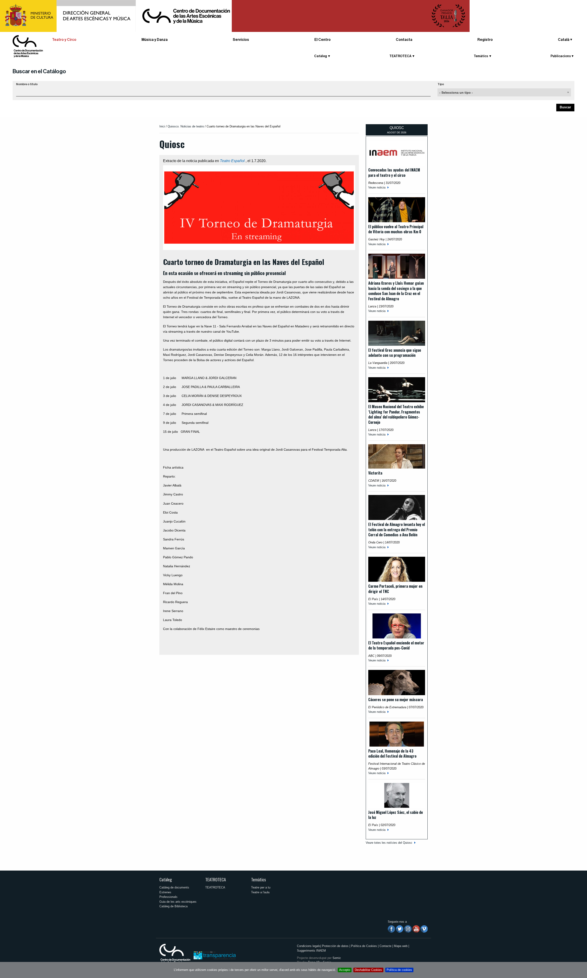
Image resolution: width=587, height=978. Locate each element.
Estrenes (165, 892)
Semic (336, 958)
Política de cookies (399, 970)
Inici (162, 126)
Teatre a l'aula (260, 892)
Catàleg (165, 879)
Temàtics (258, 879)
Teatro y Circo (64, 40)
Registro (485, 40)
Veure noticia (376, 187)
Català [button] (563, 40)
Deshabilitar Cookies (368, 970)
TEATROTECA (215, 879)
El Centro (322, 40)
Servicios (241, 40)
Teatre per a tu (260, 887)
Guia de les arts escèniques (178, 901)
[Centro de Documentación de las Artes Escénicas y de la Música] (28, 46)
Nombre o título (27, 84)
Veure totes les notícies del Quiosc (389, 842)
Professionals (168, 897)
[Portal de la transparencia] (214, 955)
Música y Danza (154, 40)
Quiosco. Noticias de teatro (186, 126)
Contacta (404, 40)
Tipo (440, 84)
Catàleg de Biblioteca (173, 906)
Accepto (344, 970)
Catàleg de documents (174, 887)
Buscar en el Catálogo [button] (39, 71)
